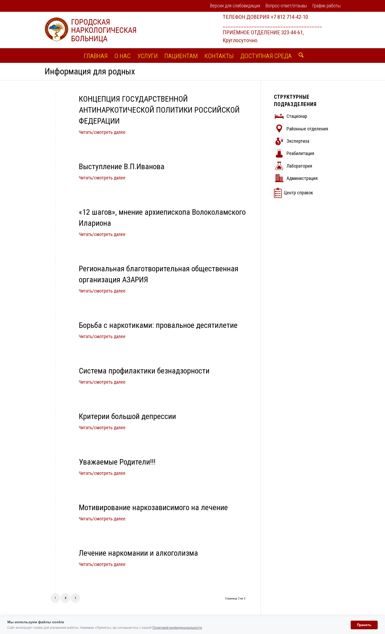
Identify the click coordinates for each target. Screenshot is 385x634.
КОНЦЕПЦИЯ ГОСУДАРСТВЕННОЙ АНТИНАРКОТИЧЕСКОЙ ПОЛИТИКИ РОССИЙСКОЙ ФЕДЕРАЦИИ (159, 109)
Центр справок (298, 192)
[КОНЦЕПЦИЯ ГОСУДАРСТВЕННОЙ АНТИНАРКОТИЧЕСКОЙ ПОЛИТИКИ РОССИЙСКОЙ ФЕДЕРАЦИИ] (55, 105)
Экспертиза (298, 141)
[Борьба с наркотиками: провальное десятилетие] (55, 332)
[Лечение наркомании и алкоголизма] (55, 559)
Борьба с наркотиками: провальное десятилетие (158, 325)
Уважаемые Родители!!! (117, 461)
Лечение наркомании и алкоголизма (138, 553)
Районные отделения (307, 128)
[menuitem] (235, 6)
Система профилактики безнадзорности (144, 370)
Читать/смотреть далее (102, 132)
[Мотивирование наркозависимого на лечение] (55, 514)
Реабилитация (300, 153)
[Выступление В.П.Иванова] (55, 173)
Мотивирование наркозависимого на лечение (153, 507)
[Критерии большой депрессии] (55, 423)
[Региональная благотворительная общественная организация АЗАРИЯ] (55, 275)
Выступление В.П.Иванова (121, 166)
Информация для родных (90, 71)
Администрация (302, 178)
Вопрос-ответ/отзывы (286, 5)
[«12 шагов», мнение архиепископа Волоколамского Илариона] (55, 218)
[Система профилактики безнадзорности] (55, 377)
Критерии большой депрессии (127, 416)
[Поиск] (299, 55)
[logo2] (90, 30)
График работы (326, 5)
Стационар (297, 116)
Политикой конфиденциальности (177, 628)
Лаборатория (299, 166)
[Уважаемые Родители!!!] (55, 468)
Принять (364, 625)
